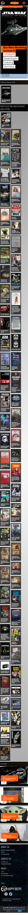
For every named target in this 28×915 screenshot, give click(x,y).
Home (3, 6)
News (3, 883)
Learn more (14, 911)
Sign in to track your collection (6, 75)
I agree (19, 910)
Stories (7, 6)
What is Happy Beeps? (8, 850)
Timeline (11, 6)
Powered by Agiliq (6, 900)
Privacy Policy (5, 854)
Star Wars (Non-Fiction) (18, 6)
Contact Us (4, 862)
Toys (2, 871)
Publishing (4, 873)
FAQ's (3, 852)
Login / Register (14, 3)
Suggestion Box (6, 864)
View (4, 783)
